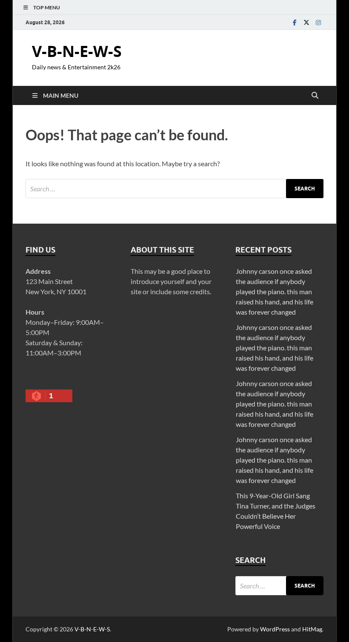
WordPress (275, 629)
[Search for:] (174, 188)
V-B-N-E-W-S (77, 51)
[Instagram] (318, 22)
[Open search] (315, 95)
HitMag (312, 629)
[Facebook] (294, 22)
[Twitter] (306, 22)
